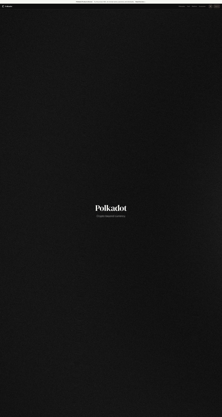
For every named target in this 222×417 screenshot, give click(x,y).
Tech (188, 6)
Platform (194, 6)
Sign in (217, 6)
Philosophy (182, 6)
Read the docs (141, 2)
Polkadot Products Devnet (84, 2)
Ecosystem (202, 6)
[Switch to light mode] (210, 6)
